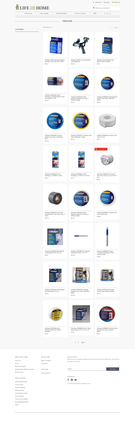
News (16, 363)
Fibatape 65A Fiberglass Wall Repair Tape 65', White (105, 60)
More (94, 13)
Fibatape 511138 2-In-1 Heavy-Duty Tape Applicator (80, 60)
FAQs (16, 405)
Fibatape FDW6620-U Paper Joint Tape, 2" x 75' (107, 136)
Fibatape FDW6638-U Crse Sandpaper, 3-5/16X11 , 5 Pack (53, 175)
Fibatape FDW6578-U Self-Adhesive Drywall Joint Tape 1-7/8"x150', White (80, 98)
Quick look (55, 56)
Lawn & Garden (43, 13)
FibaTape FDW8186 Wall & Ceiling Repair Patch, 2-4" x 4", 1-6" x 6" (81, 329)
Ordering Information (21, 382)
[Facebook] (68, 380)
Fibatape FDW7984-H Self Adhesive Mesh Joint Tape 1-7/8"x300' (53, 330)
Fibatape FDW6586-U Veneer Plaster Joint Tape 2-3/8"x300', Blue (54, 137)
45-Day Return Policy (21, 393)
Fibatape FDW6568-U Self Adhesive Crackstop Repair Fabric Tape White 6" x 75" (55, 96)
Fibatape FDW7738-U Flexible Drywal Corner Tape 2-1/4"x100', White (80, 291)
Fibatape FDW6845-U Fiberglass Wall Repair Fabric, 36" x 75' (80, 252)
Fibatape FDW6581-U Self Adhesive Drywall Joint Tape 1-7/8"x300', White (107, 98)
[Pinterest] (72, 380)
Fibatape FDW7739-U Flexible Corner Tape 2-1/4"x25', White (105, 290)
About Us (17, 360)
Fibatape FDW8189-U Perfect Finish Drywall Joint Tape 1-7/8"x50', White (107, 330)
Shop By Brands (46, 373)
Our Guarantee (19, 396)
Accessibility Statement (21, 402)
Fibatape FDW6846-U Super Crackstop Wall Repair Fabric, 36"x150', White (105, 252)
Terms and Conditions (21, 399)
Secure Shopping (20, 387)
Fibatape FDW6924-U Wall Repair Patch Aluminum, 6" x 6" (54, 290)
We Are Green (19, 372)
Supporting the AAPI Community (24, 369)
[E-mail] (75, 380)
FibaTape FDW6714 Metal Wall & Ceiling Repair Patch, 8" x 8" (54, 252)
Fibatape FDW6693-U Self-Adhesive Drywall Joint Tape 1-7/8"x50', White (80, 214)
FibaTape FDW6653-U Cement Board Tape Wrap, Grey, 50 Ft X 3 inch (107, 175)
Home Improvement (61, 13)
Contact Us (44, 363)
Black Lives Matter (20, 366)
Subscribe (113, 369)
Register (48, 360)
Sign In (43, 360)
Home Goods (28, 13)
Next (116, 27)
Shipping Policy (19, 390)
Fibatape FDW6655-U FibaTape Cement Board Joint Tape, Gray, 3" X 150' (55, 214)
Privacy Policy (19, 384)
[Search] (94, 8)
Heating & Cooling (80, 13)
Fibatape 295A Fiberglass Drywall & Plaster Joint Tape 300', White (54, 60)
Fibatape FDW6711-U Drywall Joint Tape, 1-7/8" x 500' (107, 213)
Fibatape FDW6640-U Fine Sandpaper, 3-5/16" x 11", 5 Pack (80, 175)
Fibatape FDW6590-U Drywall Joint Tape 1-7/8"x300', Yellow (81, 136)
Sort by (46, 27)
